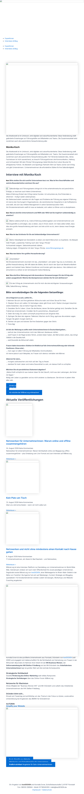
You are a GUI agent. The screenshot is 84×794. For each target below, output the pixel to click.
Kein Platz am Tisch (16, 498)
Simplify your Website (15, 706)
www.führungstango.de (54, 248)
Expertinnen (9, 38)
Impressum (36, 790)
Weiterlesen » (11, 459)
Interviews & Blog (11, 41)
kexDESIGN (35, 572)
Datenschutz (47, 790)
